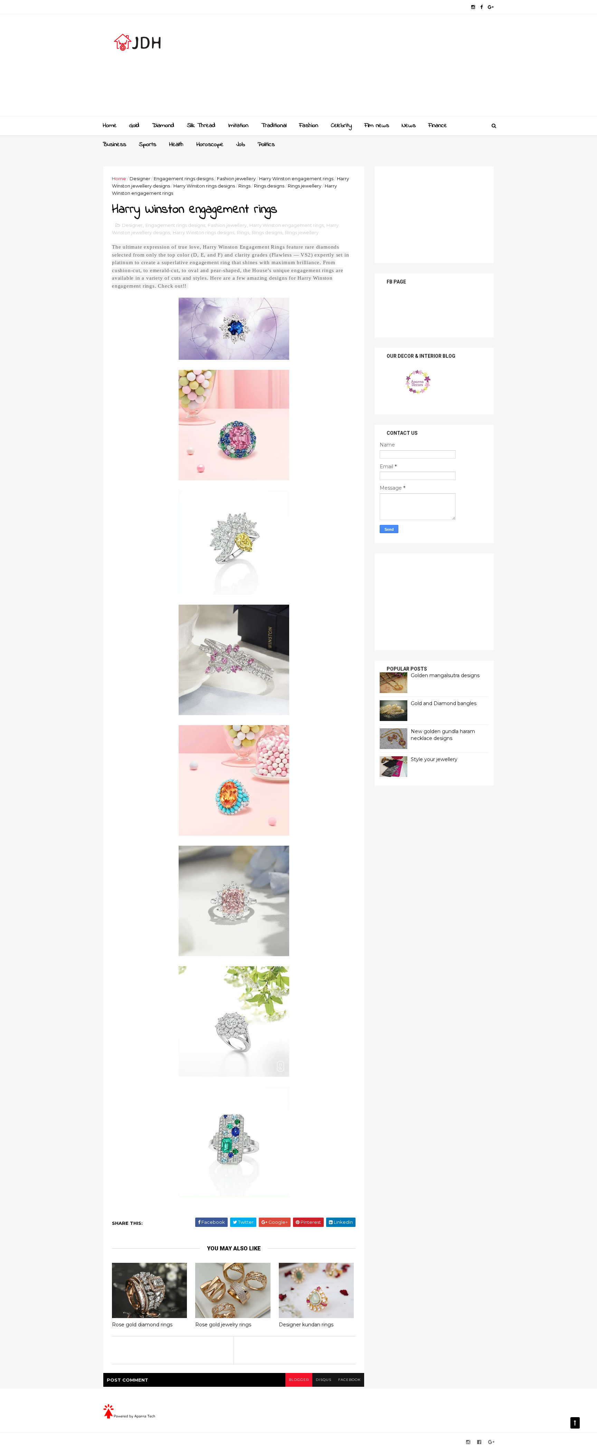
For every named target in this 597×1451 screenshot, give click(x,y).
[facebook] (481, 7)
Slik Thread (201, 125)
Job (240, 144)
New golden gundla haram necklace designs (443, 734)
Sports (147, 144)
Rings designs (269, 186)
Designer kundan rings (306, 1325)
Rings (244, 186)
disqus (323, 1379)
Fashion (308, 125)
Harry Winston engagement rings (296, 178)
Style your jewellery (434, 759)
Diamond (163, 125)
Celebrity (341, 125)
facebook (349, 1379)
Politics (266, 144)
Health (176, 144)
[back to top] (575, 1423)
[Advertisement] (368, 67)
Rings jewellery (304, 186)
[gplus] (491, 7)
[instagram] (473, 7)
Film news (376, 125)
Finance (437, 125)
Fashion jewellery (236, 178)
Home (110, 125)
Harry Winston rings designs (204, 186)
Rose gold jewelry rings (223, 1325)
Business (114, 144)
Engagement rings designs (184, 178)
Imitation (238, 125)
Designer (140, 178)
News (409, 125)
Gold (134, 125)
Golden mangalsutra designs (445, 675)
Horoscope (210, 144)
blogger (299, 1379)
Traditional (273, 125)
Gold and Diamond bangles (443, 703)
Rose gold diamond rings (142, 1325)
